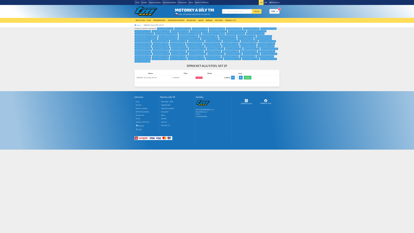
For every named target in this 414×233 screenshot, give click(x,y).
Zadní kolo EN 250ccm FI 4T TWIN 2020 (166, 33)
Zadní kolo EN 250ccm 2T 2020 (237, 31)
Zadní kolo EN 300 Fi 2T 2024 (195, 51)
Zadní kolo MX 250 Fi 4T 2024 (248, 51)
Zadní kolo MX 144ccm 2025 (142, 56)
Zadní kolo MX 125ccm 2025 (233, 53)
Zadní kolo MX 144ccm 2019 (142, 31)
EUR (266, 2)
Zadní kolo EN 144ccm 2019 (268, 28)
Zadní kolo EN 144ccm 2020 (234, 28)
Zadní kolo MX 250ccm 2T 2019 (179, 31)
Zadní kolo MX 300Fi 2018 (264, 36)
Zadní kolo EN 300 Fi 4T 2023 (197, 48)
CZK (261, 2)
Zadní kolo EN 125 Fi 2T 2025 (268, 59)
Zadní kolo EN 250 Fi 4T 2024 (230, 51)
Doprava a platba (155, 2)
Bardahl (163, 118)
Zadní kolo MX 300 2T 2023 (248, 46)
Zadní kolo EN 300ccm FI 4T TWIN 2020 (213, 33)
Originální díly (165, 105)
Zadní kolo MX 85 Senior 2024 (198, 53)
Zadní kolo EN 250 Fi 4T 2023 (266, 46)
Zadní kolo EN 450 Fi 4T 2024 (161, 53)
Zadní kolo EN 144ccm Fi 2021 (228, 38)
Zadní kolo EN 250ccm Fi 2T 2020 (168, 36)
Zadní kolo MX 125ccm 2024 (251, 48)
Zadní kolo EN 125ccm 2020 (165, 28)
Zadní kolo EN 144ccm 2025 (269, 53)
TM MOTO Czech (246, 103)
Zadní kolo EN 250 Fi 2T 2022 (267, 41)
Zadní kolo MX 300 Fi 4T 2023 (215, 48)
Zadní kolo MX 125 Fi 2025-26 (216, 53)
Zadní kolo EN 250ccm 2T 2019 (161, 31)
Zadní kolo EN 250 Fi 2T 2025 (160, 56)
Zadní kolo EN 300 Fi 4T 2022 (230, 43)
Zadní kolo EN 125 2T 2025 (142, 61)
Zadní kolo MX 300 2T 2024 (213, 51)
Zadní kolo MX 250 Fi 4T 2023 (161, 48)
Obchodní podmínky (169, 2)
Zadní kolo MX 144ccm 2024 (142, 51)
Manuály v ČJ (165, 125)
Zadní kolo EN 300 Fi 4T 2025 (196, 59)
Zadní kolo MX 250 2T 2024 (178, 51)
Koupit (247, 78)
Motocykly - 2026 (167, 101)
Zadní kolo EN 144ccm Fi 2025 (251, 53)
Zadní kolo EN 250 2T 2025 (178, 56)
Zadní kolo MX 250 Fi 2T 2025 (195, 56)
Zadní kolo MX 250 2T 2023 (213, 46)
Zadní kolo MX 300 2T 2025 (142, 59)
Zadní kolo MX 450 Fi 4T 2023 (143, 48)
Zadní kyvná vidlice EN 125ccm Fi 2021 (189, 38)
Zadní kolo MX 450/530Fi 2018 (227, 36)
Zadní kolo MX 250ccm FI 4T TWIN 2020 (189, 33)
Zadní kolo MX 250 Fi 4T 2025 (178, 59)
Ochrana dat (182, 2)
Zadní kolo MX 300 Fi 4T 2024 (143, 53)
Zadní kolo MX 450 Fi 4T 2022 (249, 41)
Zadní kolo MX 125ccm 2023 (142, 46)
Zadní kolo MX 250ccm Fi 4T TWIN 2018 (145, 38)
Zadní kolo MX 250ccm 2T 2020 (255, 33)
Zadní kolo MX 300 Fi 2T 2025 (265, 56)
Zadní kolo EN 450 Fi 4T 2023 (179, 48)
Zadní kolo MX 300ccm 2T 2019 (218, 31)
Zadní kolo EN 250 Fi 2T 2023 (196, 46)
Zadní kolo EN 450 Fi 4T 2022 (143, 43)
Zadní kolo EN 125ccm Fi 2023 (266, 43)
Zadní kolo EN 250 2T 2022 (160, 43)
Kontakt (144, 2)
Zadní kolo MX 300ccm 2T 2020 (246, 36)
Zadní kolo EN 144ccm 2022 (196, 41)
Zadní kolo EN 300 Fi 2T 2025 (230, 56)
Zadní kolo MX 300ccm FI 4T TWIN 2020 (146, 36)
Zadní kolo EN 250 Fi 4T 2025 (160, 59)
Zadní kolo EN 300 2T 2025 (247, 56)
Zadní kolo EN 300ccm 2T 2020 (208, 36)
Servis (191, 2)
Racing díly (164, 112)
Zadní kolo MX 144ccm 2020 (251, 28)
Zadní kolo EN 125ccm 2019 (199, 28)
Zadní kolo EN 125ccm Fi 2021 (210, 38)
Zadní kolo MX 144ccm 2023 (178, 46)
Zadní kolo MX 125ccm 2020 (182, 28)
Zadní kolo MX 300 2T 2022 (194, 43)
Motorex (164, 122)
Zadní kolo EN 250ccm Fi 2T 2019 (257, 31)
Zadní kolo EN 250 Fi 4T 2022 (212, 43)
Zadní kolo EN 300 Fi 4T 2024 (266, 51)
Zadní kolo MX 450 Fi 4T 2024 (179, 53)
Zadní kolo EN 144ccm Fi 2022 (179, 41)
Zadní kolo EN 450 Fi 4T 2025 (250, 59)
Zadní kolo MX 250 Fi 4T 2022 (231, 41)
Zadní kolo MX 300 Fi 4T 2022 (248, 43)
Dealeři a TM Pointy (202, 2)
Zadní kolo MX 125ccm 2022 (142, 41)
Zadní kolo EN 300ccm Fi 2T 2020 (189, 36)
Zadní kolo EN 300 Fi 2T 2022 (160, 41)
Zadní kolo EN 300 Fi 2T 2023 (231, 46)
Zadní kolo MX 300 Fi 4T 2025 (214, 59)
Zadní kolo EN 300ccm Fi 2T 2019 (144, 33)
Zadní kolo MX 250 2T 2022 (245, 38)
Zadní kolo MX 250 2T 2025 (212, 56)
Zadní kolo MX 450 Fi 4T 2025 (232, 59)
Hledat (257, 11)
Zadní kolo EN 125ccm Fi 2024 (234, 48)
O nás (138, 2)
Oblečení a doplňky (167, 108)
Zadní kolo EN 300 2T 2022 (177, 43)
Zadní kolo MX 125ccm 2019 (216, 28)
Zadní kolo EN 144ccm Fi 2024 (269, 48)
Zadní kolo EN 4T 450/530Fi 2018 (235, 33)
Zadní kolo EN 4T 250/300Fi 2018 (168, 38)
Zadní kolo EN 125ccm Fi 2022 (263, 38)
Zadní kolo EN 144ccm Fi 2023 (161, 46)
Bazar (163, 115)
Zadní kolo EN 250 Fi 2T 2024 (160, 51)
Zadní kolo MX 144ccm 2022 (213, 41)
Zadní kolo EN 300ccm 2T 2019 (199, 31)
